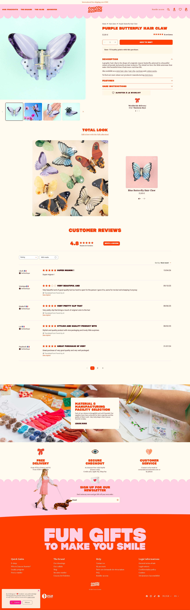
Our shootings (59, 563)
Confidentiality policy (147, 569)
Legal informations (149, 559)
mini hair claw (122, 71)
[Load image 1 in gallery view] (14, 112)
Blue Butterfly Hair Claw (141, 190)
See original (46, 295)
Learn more (81, 423)
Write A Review (112, 243)
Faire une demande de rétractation (110, 569)
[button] (10, 9)
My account (101, 566)
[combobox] (28, 257)
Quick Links (17, 559)
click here (149, 75)
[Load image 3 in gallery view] (52, 112)
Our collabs (58, 566)
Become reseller (60, 572)
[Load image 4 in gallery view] (71, 112)
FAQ (98, 572)
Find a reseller (16, 572)
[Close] (38, 591)
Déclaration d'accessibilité (149, 576)
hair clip (132, 71)
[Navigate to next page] (103, 368)
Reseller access (158, 9)
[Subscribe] (117, 500)
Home (104, 24)
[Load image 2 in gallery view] (33, 112)
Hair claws (112, 24)
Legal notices (144, 566)
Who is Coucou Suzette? (21, 566)
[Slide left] (2, 111)
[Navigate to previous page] (87, 368)
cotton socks (152, 71)
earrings (139, 71)
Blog (55, 569)
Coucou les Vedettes (62, 576)
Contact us (100, 563)
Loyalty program (17, 569)
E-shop (14, 563)
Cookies (142, 572)
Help (98, 559)
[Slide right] (83, 111)
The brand (59, 559)
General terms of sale (147, 563)
